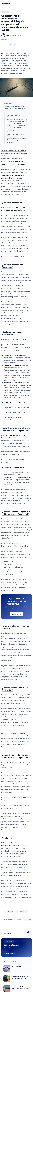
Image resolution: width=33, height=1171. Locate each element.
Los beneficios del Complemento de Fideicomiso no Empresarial (16, 139)
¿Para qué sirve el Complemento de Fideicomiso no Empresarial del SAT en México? (15, 108)
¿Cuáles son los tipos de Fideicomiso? (17, 119)
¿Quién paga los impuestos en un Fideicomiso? (16, 131)
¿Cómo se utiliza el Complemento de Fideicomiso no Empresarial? (17, 126)
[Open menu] (29, 3)
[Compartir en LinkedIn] (14, 44)
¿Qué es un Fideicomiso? (14, 112)
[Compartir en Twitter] (10, 44)
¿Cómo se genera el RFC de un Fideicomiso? (15, 135)
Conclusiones (10, 142)
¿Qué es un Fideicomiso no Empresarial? (14, 116)
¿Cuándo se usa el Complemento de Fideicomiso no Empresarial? (17, 122)
